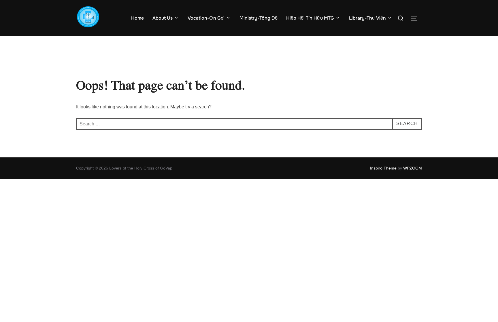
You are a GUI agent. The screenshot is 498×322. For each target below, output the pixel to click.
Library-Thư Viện (367, 18)
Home (137, 18)
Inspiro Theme (383, 168)
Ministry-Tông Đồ (258, 18)
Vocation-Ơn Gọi (206, 18)
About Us (162, 18)
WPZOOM (412, 168)
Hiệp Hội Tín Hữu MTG (310, 18)
